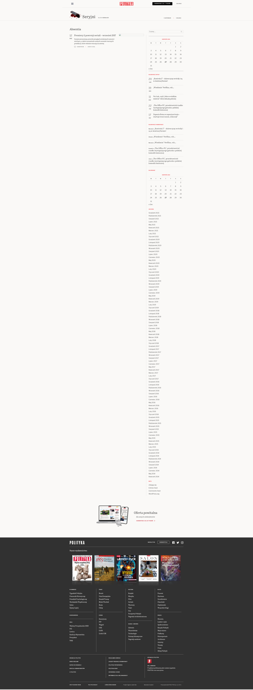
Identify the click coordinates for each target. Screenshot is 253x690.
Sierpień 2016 (154, 394)
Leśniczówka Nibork (110, 684)
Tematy (160, 645)
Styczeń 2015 (154, 450)
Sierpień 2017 (154, 358)
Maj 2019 (152, 296)
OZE (100, 627)
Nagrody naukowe (134, 639)
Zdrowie (131, 627)
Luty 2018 (152, 340)
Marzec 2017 (153, 373)
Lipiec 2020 (153, 254)
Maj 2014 (152, 474)
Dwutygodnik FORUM (75, 684)
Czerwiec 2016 (154, 400)
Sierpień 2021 (154, 219)
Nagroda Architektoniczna (137, 616)
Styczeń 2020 (154, 272)
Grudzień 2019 (154, 275)
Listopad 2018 (154, 314)
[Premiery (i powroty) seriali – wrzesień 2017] (131, 42)
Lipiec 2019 (153, 290)
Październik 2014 (155, 459)
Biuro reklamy (74, 661)
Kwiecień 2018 (154, 334)
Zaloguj (178, 3)
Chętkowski (162, 605)
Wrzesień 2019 (154, 284)
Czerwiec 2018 (154, 328)
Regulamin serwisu (114, 658)
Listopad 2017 (154, 349)
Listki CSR (102, 633)
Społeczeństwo (163, 625)
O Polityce (73, 672)
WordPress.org (154, 494)
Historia (160, 619)
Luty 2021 (152, 234)
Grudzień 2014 (154, 453)
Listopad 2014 (154, 456)
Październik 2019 (155, 281)
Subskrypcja (163, 542)
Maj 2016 (152, 403)
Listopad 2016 (154, 385)
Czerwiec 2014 (154, 471)
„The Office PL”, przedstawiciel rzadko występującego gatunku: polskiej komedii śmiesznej (165, 150)
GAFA (101, 630)
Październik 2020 (155, 245)
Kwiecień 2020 (154, 263)
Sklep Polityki (162, 651)
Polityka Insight (92, 684)
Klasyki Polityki (163, 627)
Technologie (132, 633)
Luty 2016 (152, 411)
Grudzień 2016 (154, 382)
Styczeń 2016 (154, 414)
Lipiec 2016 (153, 397)
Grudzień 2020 (154, 239)
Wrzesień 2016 (154, 391)
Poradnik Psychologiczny (78, 599)
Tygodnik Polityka (76, 593)
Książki (130, 593)
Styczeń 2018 (154, 343)
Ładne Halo (134, 684)
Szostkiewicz (162, 599)
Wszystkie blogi (163, 608)
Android (152, 665)
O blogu (178, 18)
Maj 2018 (152, 331)
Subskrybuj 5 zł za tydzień (144, 520)
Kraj (71, 622)
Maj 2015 (152, 438)
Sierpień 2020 (154, 251)
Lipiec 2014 (153, 468)
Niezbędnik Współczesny (78, 602)
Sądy (71, 640)
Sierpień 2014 (154, 465)
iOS (148, 665)
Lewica (72, 631)
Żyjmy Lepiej (74, 608)
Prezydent (73, 637)
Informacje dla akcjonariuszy (118, 675)
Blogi (159, 589)
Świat (100, 589)
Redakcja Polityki (75, 658)
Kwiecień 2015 (154, 441)
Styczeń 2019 (154, 308)
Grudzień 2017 (154, 346)
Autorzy (160, 642)
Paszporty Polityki (134, 613)
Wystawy (131, 605)
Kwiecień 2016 (154, 405)
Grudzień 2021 (154, 213)
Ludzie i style (162, 622)
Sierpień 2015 (154, 429)
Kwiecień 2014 (154, 477)
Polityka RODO (113, 668)
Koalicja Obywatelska (77, 634)
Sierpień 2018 (154, 322)
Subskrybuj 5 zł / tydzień (162, 3)
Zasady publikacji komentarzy (118, 661)
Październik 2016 (155, 388)
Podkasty (161, 633)
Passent (160, 593)
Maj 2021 (152, 225)
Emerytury (103, 619)
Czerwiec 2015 (154, 435)
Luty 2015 (152, 447)
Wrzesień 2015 (154, 426)
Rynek (101, 615)
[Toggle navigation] (72, 3)
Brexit (101, 593)
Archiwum (161, 639)
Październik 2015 (155, 423)
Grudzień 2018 (154, 311)
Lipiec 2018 (153, 325)
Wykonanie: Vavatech (148, 684)
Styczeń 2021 (154, 237)
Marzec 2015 (153, 444)
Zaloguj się (152, 485)
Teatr (130, 608)
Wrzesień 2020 (154, 248)
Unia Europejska (104, 596)
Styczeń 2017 (154, 379)
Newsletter (151, 542)
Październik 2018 (155, 317)
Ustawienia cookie (114, 672)
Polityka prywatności (115, 665)
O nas (159, 648)
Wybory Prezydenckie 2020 (79, 626)
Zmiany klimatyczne (135, 636)
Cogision (129, 684)
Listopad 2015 (154, 420)
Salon (71, 605)
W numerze (73, 589)
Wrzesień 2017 (154, 355)
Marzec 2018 (153, 337)
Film (130, 599)
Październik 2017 (155, 352)
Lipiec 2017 (153, 361)
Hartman (161, 596)
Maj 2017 (152, 367)
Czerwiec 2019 (154, 293)
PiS (71, 629)
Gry (129, 611)
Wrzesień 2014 (154, 462)
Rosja (101, 605)
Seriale (130, 602)
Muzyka (131, 596)
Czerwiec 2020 (154, 257)
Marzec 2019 (153, 302)
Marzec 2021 (153, 231)
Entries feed (153, 488)
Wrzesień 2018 (154, 320)
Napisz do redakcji (75, 665)
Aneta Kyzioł (91, 46)
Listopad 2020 (154, 242)
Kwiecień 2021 (154, 228)
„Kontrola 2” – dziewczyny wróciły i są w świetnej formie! (166, 129)
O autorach (167, 18)
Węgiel (101, 625)
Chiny (101, 608)
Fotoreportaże (162, 636)
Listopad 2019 (154, 278)
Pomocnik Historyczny (77, 596)
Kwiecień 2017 (154, 370)
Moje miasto (162, 630)
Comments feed (154, 491)
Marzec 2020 (153, 266)
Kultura (130, 589)
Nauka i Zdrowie (133, 624)
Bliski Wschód (104, 602)
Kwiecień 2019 (154, 299)
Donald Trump (104, 599)
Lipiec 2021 (153, 222)
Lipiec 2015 (153, 432)
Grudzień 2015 (154, 417)
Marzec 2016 (153, 408)
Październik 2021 (155, 216)
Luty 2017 (152, 376)
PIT (100, 622)
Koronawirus (74, 615)
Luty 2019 (152, 305)
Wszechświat (132, 630)
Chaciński (161, 602)
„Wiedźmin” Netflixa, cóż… (164, 136)
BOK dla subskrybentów (77, 668)
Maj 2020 (152, 260)
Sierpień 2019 (154, 287)
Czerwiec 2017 (154, 364)
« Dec (151, 69)
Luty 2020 (152, 269)
